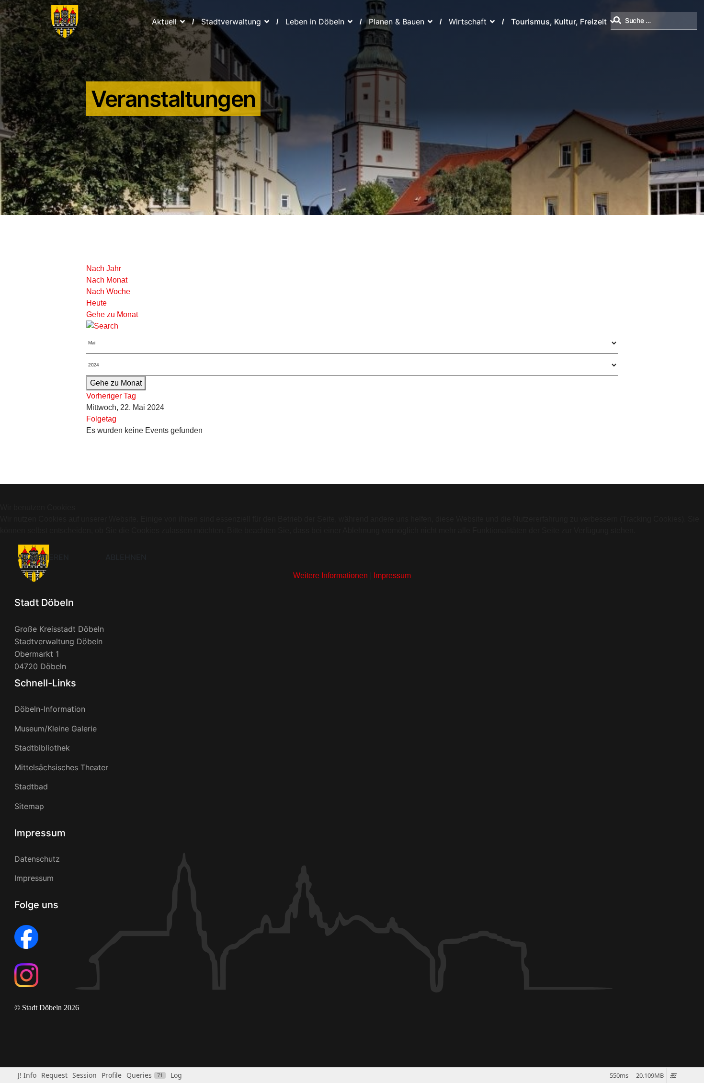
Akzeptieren (43, 557)
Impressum (392, 575)
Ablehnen (126, 557)
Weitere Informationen (330, 575)
